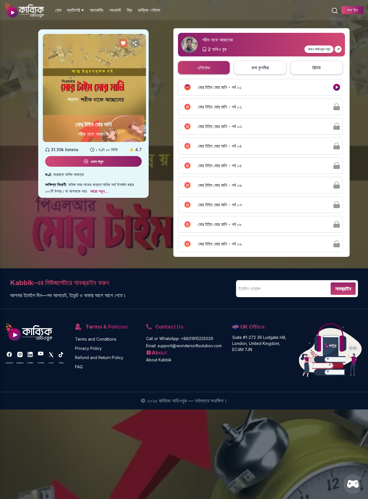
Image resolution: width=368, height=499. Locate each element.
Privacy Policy (88, 348)
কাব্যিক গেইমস (149, 10)
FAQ (79, 366)
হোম (58, 10)
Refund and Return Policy (99, 357)
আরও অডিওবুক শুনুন (319, 49)
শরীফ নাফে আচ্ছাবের (93, 134)
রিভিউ (316, 68)
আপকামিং (96, 10)
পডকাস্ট (115, 10)
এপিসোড (203, 68)
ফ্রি (129, 10)
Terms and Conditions (95, 339)
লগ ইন (352, 10)
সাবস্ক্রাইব (343, 289)
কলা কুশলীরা (260, 68)
